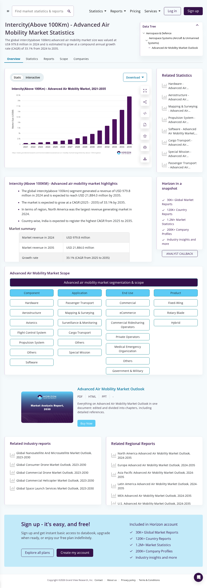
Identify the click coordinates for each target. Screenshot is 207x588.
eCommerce (128, 313)
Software (32, 362)
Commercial (128, 303)
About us (112, 580)
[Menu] (8, 11)
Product (175, 293)
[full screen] (144, 90)
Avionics (31, 323)
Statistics (96, 11)
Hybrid (175, 323)
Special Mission (79, 352)
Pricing (135, 11)
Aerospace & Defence (158, 33)
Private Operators (128, 337)
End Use (127, 293)
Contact (99, 580)
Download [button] (133, 77)
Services (151, 11)
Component (32, 293)
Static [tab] (17, 77)
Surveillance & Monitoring (79, 323)
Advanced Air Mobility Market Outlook (175, 48)
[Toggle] (143, 33)
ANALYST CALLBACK (179, 254)
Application (79, 293)
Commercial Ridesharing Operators (127, 325)
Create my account (75, 552)
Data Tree (149, 26)
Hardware (31, 303)
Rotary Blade (175, 313)
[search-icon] (69, 11)
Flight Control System (31, 332)
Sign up (193, 11)
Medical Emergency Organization (127, 349)
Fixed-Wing (175, 303)
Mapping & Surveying (79, 313)
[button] (158, 33)
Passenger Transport (80, 303)
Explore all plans (37, 552)
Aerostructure (31, 313)
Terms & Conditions (149, 580)
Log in (172, 11)
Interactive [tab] (33, 77)
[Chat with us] (198, 577)
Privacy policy (128, 580)
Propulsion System (31, 342)
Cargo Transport (80, 332)
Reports (116, 11)
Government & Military (127, 371)
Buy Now (86, 423)
